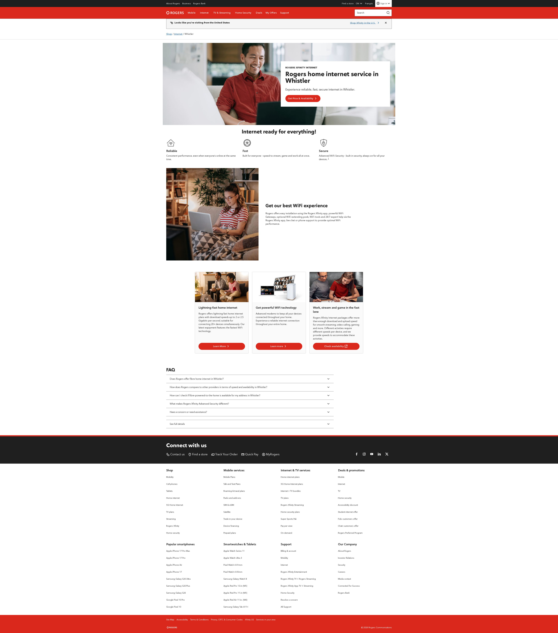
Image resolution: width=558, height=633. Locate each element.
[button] (359, 3)
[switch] (369, 3)
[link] (173, 3)
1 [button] (328, 158)
